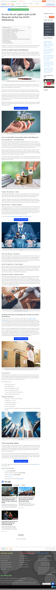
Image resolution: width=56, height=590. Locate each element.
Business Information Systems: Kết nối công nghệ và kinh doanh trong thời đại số (48, 70)
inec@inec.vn (11, 476)
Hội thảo (31, 3)
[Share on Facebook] (17, 539)
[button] (52, 583)
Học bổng (37, 3)
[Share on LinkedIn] (25, 539)
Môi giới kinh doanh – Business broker (10, 37)
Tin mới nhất (16, 485)
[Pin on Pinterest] (23, 539)
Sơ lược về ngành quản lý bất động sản (11, 29)
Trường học (24, 3)
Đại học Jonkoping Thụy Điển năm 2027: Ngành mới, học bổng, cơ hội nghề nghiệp (49, 57)
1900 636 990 (14, 1)
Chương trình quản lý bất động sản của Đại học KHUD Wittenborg (16, 39)
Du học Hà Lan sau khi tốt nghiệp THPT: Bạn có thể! (19, 216)
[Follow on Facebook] (47, 1)
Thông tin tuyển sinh (7, 41)
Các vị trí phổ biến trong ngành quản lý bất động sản (14, 30)
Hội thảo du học (49, 32)
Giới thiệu (24, 6)
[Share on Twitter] (19, 539)
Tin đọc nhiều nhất (7, 485)
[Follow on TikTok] (51, 1)
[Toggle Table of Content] (29, 27)
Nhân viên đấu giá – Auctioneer (9, 35)
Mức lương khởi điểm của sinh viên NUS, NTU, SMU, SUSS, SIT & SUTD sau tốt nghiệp (49, 64)
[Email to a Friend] (21, 539)
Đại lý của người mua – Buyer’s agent (10, 36)
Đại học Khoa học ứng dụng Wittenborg (20, 9)
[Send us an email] (52, 1)
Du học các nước (49, 24)
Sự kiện (23, 485)
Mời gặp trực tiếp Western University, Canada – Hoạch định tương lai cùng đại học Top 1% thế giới (48, 44)
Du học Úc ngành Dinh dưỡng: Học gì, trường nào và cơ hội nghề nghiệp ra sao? (49, 51)
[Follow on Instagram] (49, 1)
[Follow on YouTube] (54, 1)
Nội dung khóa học (6, 40)
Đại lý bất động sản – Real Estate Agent (10, 31)
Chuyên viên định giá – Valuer (9, 32)
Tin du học (19, 6)
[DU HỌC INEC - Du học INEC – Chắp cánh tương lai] (7, 4)
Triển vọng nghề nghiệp (8, 42)
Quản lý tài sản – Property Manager (10, 34)
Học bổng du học (49, 29)
